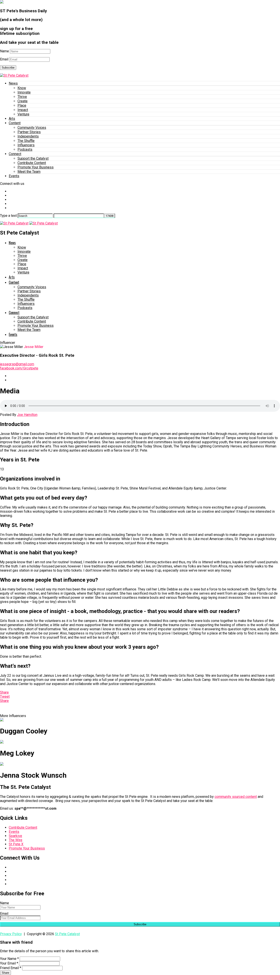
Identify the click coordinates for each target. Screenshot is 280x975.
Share (5, 972)
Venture (23, 114)
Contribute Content (32, 163)
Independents (28, 136)
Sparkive (15, 836)
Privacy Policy (11, 934)
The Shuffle (26, 141)
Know (22, 88)
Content (15, 123)
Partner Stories (29, 132)
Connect (15, 154)
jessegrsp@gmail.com (17, 364)
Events (14, 176)
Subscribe (8, 67)
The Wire (15, 840)
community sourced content (236, 797)
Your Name (9, 959)
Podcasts (25, 149)
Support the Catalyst (33, 158)
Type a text (8, 216)
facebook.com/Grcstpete (19, 368)
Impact (23, 110)
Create (23, 101)
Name (4, 51)
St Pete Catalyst (67, 934)
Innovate (24, 92)
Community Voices (32, 127)
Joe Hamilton (27, 415)
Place (22, 105)
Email (4, 59)
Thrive (22, 97)
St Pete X (16, 844)
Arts (12, 119)
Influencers (26, 145)
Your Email (9, 963)
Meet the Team (29, 172)
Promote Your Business (36, 167)
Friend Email (10, 968)
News (13, 83)
